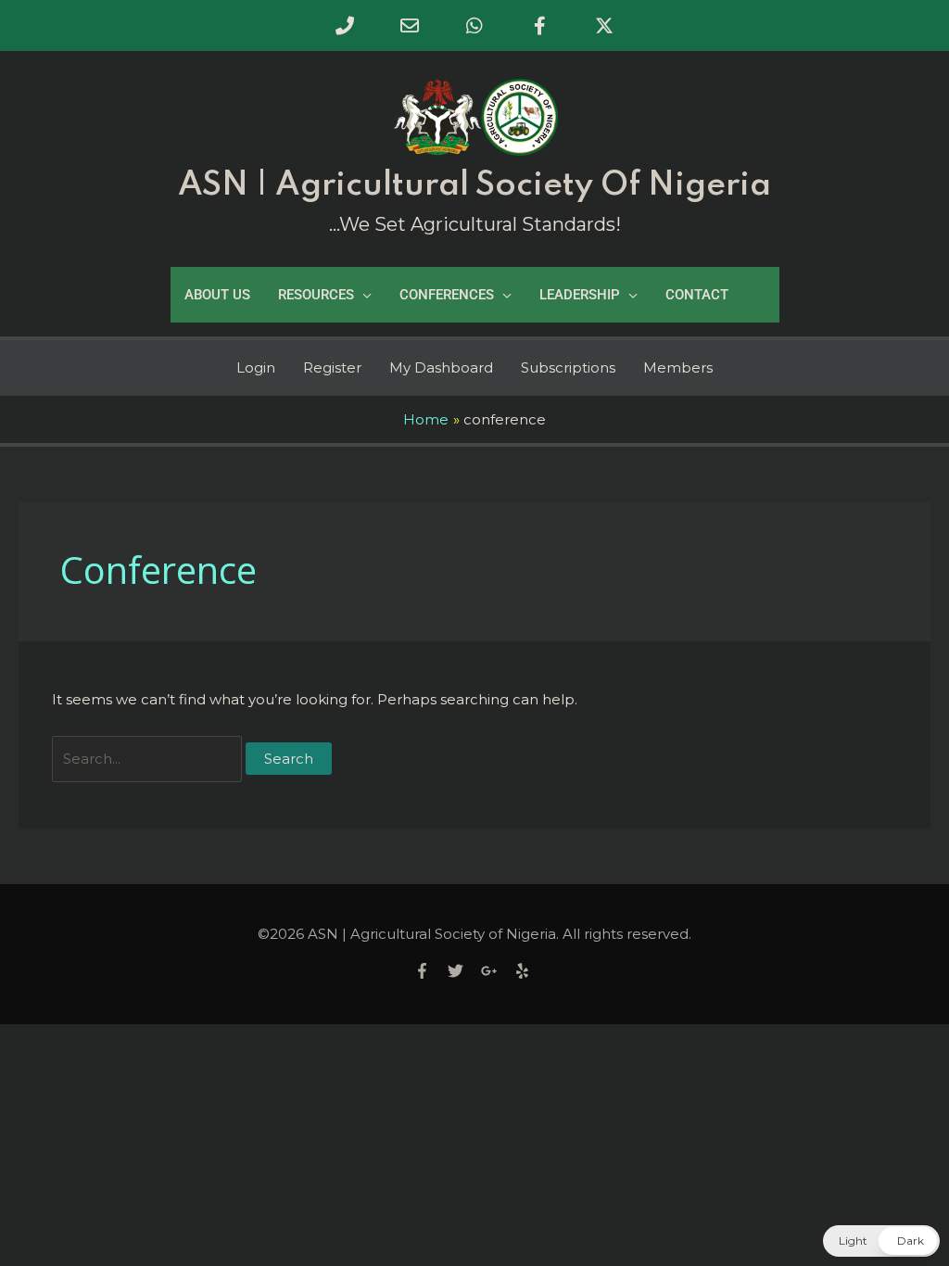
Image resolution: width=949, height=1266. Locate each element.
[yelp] (524, 971)
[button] (881, 1241)
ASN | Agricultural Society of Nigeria (474, 185)
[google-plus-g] (496, 971)
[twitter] (462, 971)
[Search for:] (149, 758)
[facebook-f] (429, 971)
